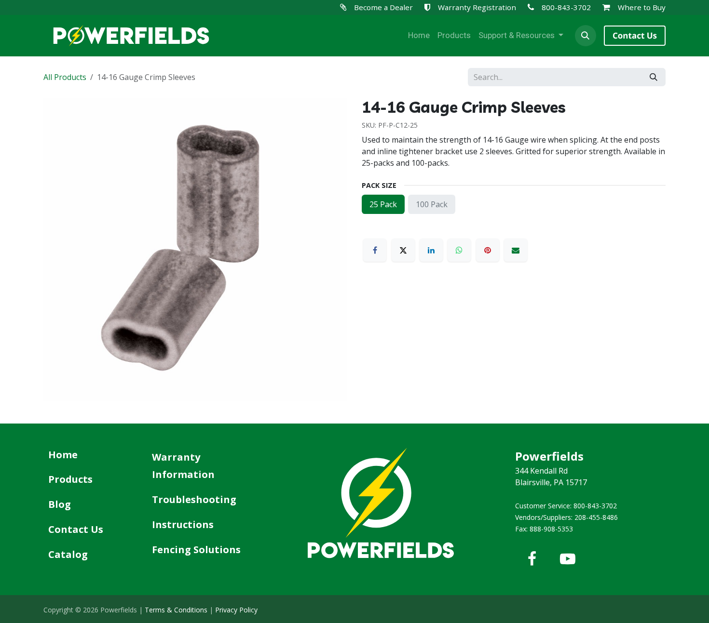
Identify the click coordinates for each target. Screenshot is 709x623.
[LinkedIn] (431, 250)
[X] (403, 250)
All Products (64, 77)
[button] (585, 35)
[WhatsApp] (459, 250)
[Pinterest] (487, 250)
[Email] (515, 250)
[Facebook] (374, 250)
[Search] (653, 77)
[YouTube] (567, 558)
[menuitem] (419, 36)
